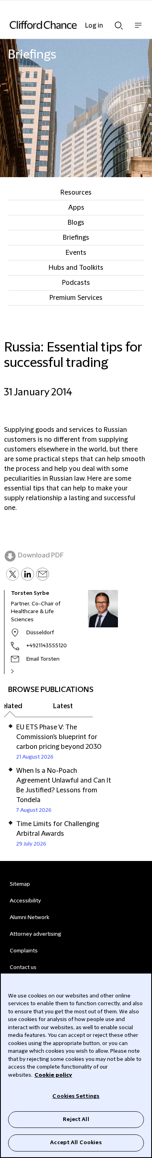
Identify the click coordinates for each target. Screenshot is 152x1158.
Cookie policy (53, 1075)
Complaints (24, 951)
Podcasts (76, 282)
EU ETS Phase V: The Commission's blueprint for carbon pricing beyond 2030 (58, 737)
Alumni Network (29, 917)
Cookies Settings (75, 1096)
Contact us (23, 967)
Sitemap (20, 884)
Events (76, 252)
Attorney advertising (35, 934)
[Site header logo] (64, 25)
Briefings (76, 237)
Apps (76, 207)
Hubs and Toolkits (76, 267)
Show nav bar (138, 29)
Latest (63, 706)
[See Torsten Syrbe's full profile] (21, 671)
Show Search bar (119, 23)
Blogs (76, 222)
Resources (76, 192)
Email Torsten (43, 659)
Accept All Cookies (75, 1142)
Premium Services (76, 297)
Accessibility (25, 901)
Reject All (76, 1119)
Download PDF (41, 555)
